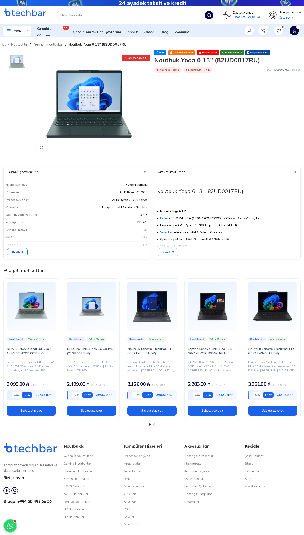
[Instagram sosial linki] (14, 490)
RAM (127, 479)
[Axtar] (209, 15)
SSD (163, 246)
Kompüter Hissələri (143, 446)
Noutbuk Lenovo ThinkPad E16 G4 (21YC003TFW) (150, 351)
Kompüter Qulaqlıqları (199, 486)
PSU (127, 509)
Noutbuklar (19, 44)
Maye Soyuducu (135, 486)
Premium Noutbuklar (78, 471)
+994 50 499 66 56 (246, 17)
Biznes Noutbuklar (76, 479)
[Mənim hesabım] (249, 30)
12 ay (27, 395)
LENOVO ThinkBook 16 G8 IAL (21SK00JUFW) (90, 351)
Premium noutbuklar (48, 44)
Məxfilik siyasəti (256, 486)
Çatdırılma (252, 471)
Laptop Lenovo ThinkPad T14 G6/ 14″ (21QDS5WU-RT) (210, 351)
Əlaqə (249, 464)
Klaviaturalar (193, 464)
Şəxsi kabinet (254, 456)
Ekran (164, 218)
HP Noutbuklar (74, 509)
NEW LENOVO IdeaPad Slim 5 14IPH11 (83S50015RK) (29, 351)
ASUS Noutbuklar (76, 486)
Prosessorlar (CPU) (137, 456)
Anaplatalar (132, 464)
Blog (248, 479)
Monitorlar (131, 524)
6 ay (16, 395)
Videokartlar (133, 471)
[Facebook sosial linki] (6, 490)
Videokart (167, 232)
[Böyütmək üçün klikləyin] (41, 147)
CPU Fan (130, 494)
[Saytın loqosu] (25, 12)
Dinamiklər (191, 502)
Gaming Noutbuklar (77, 464)
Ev (4, 44)
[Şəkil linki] (31, 448)
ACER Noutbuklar (76, 494)
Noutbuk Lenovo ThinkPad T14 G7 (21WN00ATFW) (271, 351)
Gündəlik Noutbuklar (78, 456)
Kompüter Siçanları (197, 471)
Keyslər (129, 517)
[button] (31, 411)
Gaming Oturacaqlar (198, 456)
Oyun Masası (193, 479)
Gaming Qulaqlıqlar (198, 494)
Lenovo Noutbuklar (77, 502)
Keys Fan (130, 502)
